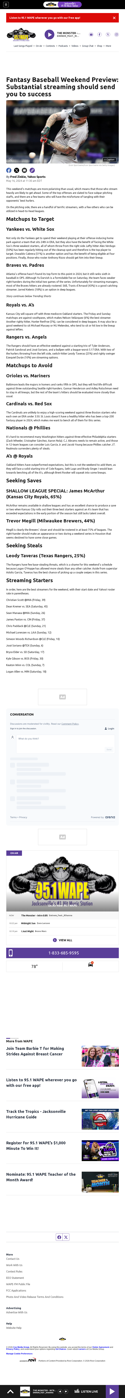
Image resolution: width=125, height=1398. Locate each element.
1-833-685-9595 (63, 953)
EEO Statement (15, 1277)
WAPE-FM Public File (18, 1284)
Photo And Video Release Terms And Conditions (34, 1296)
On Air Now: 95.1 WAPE (62, 905)
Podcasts (63, 46)
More (108, 46)
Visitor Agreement (100, 1347)
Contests (50, 46)
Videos (74, 46)
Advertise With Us (16, 1312)
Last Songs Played (23, 46)
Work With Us (14, 1265)
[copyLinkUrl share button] (32, 170)
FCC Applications (16, 1290)
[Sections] (6, 4)
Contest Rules (14, 1271)
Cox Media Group (21, 1347)
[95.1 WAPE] (62, 4)
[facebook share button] (8, 170)
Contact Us (12, 1258)
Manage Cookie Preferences (19, 1354)
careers (82, 1349)
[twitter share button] (16, 170)
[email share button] (24, 170)
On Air (39, 46)
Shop (99, 46)
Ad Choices (61, 1349)
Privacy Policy (13, 1349)
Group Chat (87, 46)
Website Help (13, 1327)
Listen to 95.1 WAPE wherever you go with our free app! (44, 17)
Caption (109, 159)
